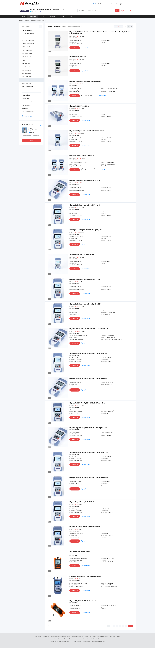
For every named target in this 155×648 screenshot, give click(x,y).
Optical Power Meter (27, 80)
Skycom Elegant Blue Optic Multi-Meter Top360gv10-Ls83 (88, 353)
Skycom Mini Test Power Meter (79, 551)
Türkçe (106, 638)
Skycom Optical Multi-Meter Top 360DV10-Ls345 (85, 81)
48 (60, 626)
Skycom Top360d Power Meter (79, 106)
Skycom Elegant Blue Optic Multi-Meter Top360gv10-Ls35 (88, 428)
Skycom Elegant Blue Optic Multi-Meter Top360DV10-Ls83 (88, 378)
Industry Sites (88, 636)
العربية (83, 638)
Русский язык (61, 638)
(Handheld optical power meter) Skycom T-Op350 (85, 576)
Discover (62, 16)
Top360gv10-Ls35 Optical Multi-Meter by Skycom (85, 230)
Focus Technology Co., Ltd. (67, 641)
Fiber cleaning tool (26, 70)
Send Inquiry (75, 48)
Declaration (94, 641)
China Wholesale (71, 636)
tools (23, 90)
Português (48, 638)
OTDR (23, 60)
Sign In (94, 4)
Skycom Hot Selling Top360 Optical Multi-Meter (84, 527)
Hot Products (38, 636)
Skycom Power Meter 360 (77, 56)
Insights (118, 636)
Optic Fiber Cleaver (26, 73)
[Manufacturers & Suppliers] (29, 3)
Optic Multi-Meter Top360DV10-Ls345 (81, 155)
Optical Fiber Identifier (27, 86)
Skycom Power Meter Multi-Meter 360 (81, 254)
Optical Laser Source (27, 83)
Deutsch (72, 638)
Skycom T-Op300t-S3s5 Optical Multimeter (83, 601)
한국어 (88, 638)
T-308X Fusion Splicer (27, 50)
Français (54, 638)
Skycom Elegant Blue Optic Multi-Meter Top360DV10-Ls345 (88, 477)
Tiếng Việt (112, 638)
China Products (46, 636)
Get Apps (123, 4)
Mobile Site (112, 636)
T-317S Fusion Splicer (27, 53)
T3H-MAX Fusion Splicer (28, 40)
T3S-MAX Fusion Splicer (28, 33)
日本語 (92, 638)
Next (130, 626)
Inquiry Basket (86, 48)
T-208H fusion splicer (27, 37)
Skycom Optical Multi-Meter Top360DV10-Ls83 (84, 205)
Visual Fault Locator (27, 76)
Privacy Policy (101, 641)
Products (33, 16)
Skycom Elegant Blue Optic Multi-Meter (82, 502)
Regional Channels (97, 636)
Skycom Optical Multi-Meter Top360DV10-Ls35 (84, 279)
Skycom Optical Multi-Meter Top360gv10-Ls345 (85, 304)
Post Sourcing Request (128, 11)
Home (23, 16)
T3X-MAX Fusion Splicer (28, 43)
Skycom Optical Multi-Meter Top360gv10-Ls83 (84, 180)
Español (42, 638)
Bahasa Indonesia (120, 638)
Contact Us (71, 16)
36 (56, 626)
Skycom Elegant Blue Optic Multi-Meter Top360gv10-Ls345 (88, 452)
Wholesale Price (79, 636)
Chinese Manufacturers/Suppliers (58, 636)
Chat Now (32, 132)
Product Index (105, 636)
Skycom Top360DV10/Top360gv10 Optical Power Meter (87, 403)
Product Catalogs (27, 116)
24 (53, 626)
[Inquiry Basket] (117, 4)
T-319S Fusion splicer (27, 57)
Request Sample (89, 95)
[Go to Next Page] (131, 26)
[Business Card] (40, 125)
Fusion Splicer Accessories (28, 67)
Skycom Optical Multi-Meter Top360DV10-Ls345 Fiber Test (88, 329)
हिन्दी (97, 638)
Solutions (52, 16)
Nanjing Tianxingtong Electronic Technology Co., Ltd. (47, 9)
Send (31, 140)
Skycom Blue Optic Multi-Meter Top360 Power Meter (86, 131)
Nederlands (78, 638)
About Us (43, 16)
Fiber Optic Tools (26, 63)
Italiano (67, 638)
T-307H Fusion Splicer (27, 47)
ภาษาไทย (101, 638)
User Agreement (86, 641)
